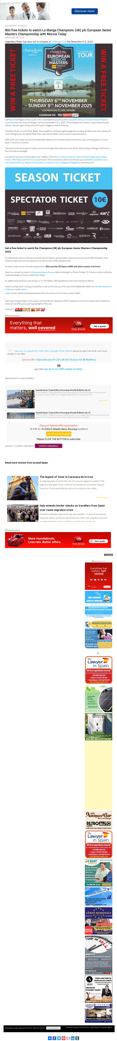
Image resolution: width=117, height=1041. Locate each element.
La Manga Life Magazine (69, 162)
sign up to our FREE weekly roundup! (62, 369)
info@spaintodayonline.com (43, 272)
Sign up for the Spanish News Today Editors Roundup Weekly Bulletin (43, 350)
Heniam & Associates (34, 162)
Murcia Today (60, 157)
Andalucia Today (74, 157)
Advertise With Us (106, 1027)
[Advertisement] (98, 775)
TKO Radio (17, 159)
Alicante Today (88, 157)
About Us (97, 1027)
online (24, 289)
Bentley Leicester (94, 159)
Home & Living (32, 159)
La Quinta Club (51, 162)
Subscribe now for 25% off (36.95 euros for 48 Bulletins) (66, 359)
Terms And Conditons (72, 1027)
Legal (92, 1027)
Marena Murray (17, 162)
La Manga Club (58, 41)
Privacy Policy (84, 1027)
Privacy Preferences (53, 1028)
